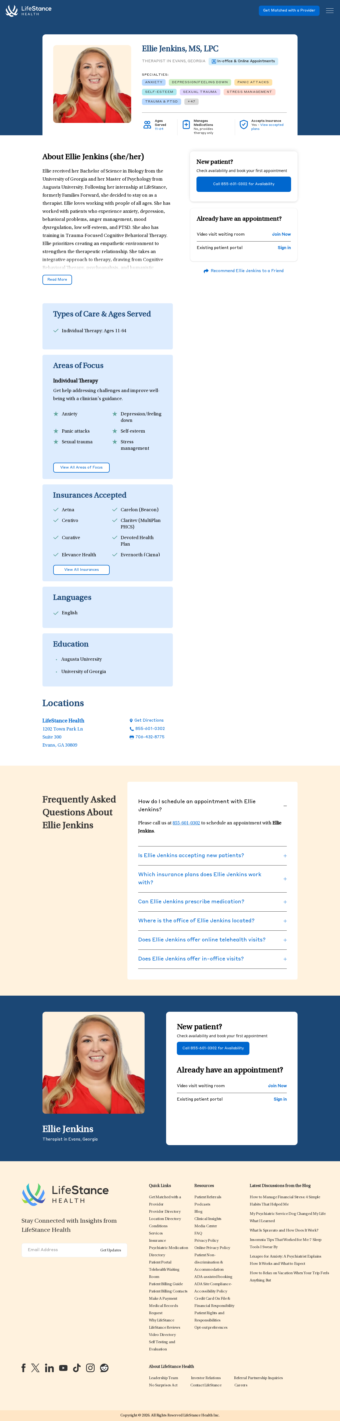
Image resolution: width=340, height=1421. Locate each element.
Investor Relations (206, 1378)
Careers (241, 1385)
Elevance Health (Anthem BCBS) (79, 558)
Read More (57, 280)
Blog (198, 1212)
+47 (191, 101)
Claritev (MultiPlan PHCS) (141, 524)
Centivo (70, 520)
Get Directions (149, 721)
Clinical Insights (207, 1219)
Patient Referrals (207, 1197)
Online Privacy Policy (212, 1248)
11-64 (159, 129)
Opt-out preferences (210, 1328)
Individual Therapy (82, 331)
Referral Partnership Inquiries (258, 1378)
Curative (71, 538)
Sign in (284, 248)
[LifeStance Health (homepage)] (28, 11)
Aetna (68, 510)
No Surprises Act (163, 1385)
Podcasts (202, 1205)
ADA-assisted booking (213, 1277)
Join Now (281, 235)
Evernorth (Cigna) (140, 555)
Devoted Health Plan (137, 541)
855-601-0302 (150, 729)
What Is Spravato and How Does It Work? (284, 1231)
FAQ (198, 1234)
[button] (165, 1212)
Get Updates (110, 1250)
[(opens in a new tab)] (24, 1368)
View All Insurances (81, 570)
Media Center (205, 1226)
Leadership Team (163, 1378)
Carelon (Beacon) (140, 510)
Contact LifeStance (205, 1385)
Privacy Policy (206, 1241)
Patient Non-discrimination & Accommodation (209, 1262)
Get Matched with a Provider (289, 10)
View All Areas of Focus (81, 467)
